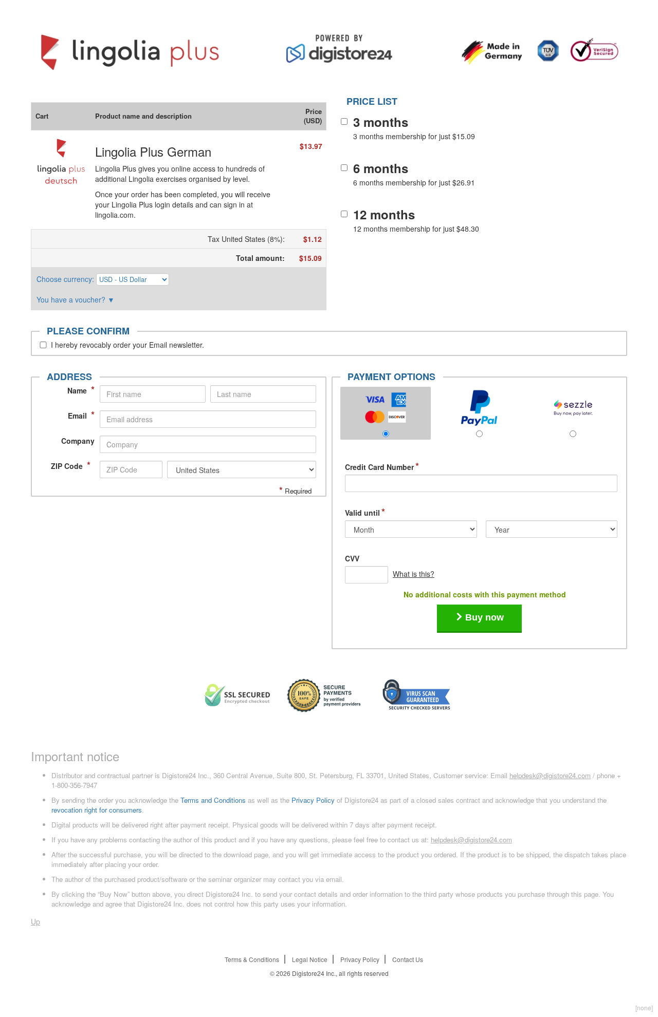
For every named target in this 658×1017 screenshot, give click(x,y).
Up (35, 921)
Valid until (365, 512)
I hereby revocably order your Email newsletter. (127, 345)
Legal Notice (309, 959)
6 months (380, 168)
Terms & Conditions (252, 959)
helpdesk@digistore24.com (550, 775)
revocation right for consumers (96, 810)
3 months (380, 121)
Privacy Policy (313, 800)
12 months (384, 214)
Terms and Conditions (213, 800)
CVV (352, 558)
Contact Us (407, 959)
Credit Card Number (382, 467)
